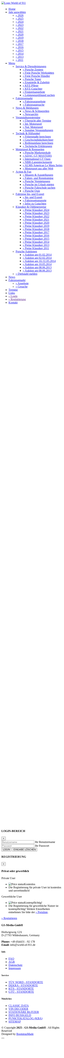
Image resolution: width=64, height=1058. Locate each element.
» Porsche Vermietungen (36, 181)
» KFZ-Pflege (30, 85)
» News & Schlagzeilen (36, 111)
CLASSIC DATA (19, 1005)
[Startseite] (13, 2)
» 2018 (19, 40)
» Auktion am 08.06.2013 (37, 267)
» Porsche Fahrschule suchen (39, 187)
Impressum (15, 968)
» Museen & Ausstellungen (38, 174)
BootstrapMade (25, 1033)
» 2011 (19, 60)
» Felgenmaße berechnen (37, 136)
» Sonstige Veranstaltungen (38, 130)
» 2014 (19, 53)
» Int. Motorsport (32, 123)
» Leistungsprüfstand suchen (39, 95)
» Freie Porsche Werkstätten (38, 72)
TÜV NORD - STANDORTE (26, 982)
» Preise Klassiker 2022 (36, 216)
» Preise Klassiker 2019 (36, 225)
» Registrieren (9, 918)
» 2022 (19, 28)
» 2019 (19, 37)
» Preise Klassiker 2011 (36, 248)
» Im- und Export (32, 197)
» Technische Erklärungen (37, 146)
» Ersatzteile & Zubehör (36, 82)
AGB (12, 961)
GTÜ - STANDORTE (21, 991)
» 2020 (19, 34)
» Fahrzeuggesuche (33, 104)
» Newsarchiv (30, 114)
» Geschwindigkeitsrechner (38, 139)
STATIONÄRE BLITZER (24, 1012)
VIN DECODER (18, 1008)
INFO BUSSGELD (20, 1015)
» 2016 (19, 47)
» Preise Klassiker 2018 (36, 229)
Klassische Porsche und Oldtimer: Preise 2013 (35, 444)
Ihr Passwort (42, 845)
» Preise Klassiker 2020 (36, 222)
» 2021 (19, 31)
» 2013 (19, 56)
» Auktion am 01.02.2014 (37, 254)
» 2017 (19, 44)
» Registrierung (17, 299)
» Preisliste (42, 912)
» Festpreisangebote (34, 91)
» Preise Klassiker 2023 (36, 213)
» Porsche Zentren (33, 69)
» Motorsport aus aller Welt (38, 168)
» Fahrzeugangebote (34, 101)
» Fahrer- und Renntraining (38, 178)
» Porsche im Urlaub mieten (38, 184)
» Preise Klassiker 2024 (36, 209)
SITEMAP (15, 1021)
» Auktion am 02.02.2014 (37, 257)
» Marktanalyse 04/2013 (15, 695)
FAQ (11, 958)
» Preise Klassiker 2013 (36, 245)
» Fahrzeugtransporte (34, 200)
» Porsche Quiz (31, 190)
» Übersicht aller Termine (37, 120)
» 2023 (19, 24)
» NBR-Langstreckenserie (37, 162)
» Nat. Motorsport (33, 127)
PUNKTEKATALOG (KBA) (25, 1018)
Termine (13, 289)
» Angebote (22, 283)
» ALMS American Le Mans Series (42, 165)
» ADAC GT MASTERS (37, 155)
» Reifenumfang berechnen (38, 142)
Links (12, 292)
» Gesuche (22, 286)
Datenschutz (15, 965)
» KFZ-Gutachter (32, 88)
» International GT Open (36, 158)
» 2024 (19, 21)
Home (12, 8)
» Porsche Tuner (32, 79)
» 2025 (19, 18)
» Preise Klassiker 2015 (36, 238)
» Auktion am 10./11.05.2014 (39, 261)
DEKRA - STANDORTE (23, 985)
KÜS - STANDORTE (21, 988)
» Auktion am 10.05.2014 (37, 264)
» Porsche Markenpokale (37, 152)
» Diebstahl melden (26, 273)
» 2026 (19, 15)
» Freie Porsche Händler (36, 75)
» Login (13, 296)
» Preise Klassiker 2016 (36, 235)
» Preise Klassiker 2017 (36, 232)
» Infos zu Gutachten (34, 203)
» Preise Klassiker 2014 (36, 241)
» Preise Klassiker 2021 (36, 219)
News (12, 277)
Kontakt (13, 302)
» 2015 (19, 50)
